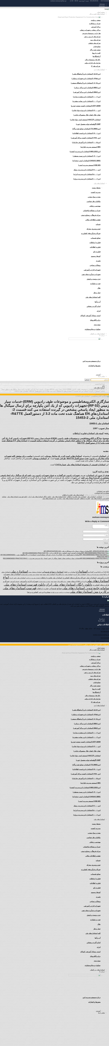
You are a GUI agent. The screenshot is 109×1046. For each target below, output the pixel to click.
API (105, 572)
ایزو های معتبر (72, 581)
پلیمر (40, 592)
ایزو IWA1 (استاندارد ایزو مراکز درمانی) (87, 87)
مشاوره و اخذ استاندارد (102, 493)
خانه (103, 386)
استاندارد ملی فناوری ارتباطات (76, 497)
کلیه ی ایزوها (96, 53)
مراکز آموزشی (95, 27)
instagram (102, 6)
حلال (98, 288)
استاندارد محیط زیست (34, 572)
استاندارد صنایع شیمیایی (52, 572)
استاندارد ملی (91, 497)
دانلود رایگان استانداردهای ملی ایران (39, 497)
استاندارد (99, 497)
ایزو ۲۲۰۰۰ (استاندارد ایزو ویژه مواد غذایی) (86, 110)
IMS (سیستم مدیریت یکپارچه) (90, 147)
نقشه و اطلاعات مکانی (92, 220)
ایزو (85, 581)
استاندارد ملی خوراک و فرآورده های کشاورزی (79, 578)
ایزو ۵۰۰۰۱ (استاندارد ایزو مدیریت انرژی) (86, 174)
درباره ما (102, 619)
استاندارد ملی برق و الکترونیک (64, 574)
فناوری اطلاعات (95, 247)
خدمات (98, 224)
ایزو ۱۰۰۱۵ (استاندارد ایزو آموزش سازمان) (86, 142)
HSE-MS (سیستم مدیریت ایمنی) (89, 165)
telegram (102, 4)
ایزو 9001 (80, 581)
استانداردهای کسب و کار (97, 14)
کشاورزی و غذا (32, 592)
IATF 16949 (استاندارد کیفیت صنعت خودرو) (85, 106)
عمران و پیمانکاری (94, 23)
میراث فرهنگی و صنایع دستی (90, 215)
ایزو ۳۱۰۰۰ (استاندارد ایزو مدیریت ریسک (87, 170)
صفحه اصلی (101, 12)
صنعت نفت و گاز (95, 50)
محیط (67, 592)
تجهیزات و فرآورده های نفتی (91, 274)
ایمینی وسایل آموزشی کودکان (90, 315)
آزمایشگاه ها (96, 56)
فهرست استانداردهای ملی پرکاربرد (68, 498)
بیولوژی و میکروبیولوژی (44, 581)
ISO (108, 572)
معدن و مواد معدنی (94, 197)
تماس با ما (101, 376)
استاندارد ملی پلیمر (19, 578)
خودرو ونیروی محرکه (93, 229)
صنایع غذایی (96, 46)
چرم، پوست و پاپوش (93, 279)
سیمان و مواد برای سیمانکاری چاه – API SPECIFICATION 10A (64, 551)
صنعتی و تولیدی (95, 20)
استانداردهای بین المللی (97, 334)
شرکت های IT (95, 66)
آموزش (98, 374)
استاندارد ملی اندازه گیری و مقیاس (94, 574)
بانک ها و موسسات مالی (92, 60)
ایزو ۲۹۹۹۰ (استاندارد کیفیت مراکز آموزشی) (85, 138)
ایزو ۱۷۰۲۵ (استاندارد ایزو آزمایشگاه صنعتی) (85, 83)
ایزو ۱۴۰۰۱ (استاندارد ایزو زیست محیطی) (86, 156)
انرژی (11, 578)
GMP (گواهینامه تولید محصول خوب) (88, 124)
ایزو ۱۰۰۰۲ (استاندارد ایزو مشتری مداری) (86, 97)
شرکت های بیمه (95, 40)
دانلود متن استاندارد (103, 491)
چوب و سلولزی (95, 283)
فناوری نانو (96, 252)
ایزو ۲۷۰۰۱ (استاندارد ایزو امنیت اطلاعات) (86, 133)
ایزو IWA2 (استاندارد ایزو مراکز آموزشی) (86, 92)
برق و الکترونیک (95, 320)
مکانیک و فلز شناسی (93, 201)
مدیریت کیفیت (95, 192)
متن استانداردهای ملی (49, 498)
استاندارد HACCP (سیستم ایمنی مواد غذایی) (85, 119)
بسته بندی (54, 581)
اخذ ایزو (90, 572)
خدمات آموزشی (14, 581)
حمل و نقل (96, 293)
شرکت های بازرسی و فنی (92, 37)
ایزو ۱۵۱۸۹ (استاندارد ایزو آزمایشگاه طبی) (86, 74)
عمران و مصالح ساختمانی (91, 210)
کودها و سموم (95, 256)
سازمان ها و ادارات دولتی (92, 63)
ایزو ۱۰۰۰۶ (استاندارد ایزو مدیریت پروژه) (86, 179)
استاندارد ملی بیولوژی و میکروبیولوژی (30, 574)
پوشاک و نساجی (95, 265)
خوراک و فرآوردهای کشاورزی (90, 233)
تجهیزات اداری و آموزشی (92, 270)
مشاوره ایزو (46, 592)
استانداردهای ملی (99, 183)
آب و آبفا (101, 572)
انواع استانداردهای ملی (59, 497)
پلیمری (98, 261)
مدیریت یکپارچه (54, 592)
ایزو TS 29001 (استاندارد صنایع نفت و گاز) (86, 129)
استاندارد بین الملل (70, 572)
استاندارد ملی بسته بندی (47, 574)
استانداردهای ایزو (99, 69)
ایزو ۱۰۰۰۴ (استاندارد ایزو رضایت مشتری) (86, 101)
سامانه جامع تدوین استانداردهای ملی (85, 588)
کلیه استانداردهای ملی (92, 297)
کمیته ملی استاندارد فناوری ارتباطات (88, 433)
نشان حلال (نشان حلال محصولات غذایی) (87, 115)
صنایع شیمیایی (95, 238)
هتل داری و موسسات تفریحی (91, 33)
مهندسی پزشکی (94, 206)
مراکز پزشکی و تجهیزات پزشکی (90, 30)
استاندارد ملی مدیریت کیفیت (33, 578)
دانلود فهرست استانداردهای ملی (17, 497)
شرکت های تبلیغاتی (94, 43)
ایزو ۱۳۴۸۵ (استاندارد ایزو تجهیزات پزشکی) (86, 78)
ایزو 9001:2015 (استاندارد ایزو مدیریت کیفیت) (85, 151)
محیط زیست (96, 188)
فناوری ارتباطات (95, 242)
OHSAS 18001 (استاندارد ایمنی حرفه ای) (86, 160)
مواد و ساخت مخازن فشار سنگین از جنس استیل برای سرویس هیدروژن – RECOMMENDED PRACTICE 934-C (38, 558)
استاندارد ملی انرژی (79, 574)
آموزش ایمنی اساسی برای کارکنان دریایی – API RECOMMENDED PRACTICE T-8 (49, 553)
